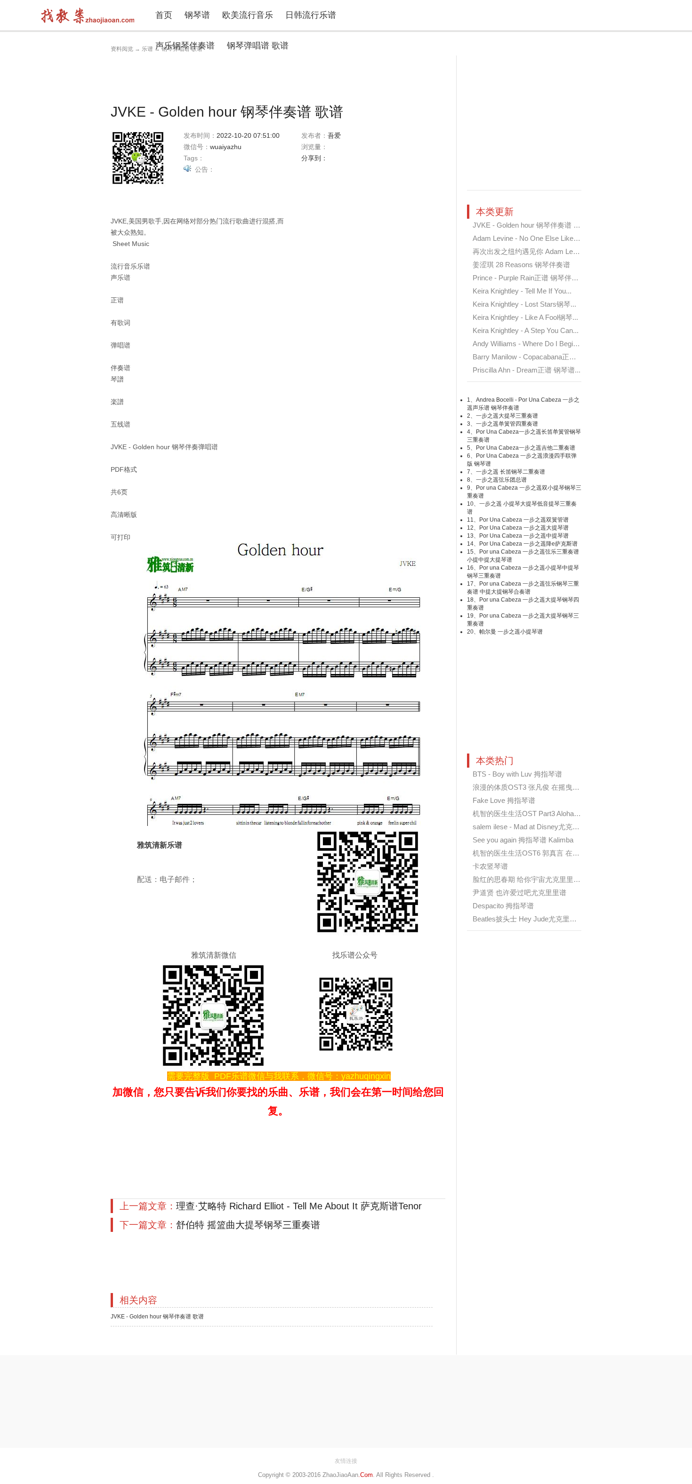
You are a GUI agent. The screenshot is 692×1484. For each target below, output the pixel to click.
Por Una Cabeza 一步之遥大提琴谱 (524, 527)
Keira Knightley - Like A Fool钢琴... (525, 317)
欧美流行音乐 (247, 15)
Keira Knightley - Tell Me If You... (522, 291)
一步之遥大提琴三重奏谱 (507, 416)
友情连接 (346, 1461)
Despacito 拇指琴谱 (503, 906)
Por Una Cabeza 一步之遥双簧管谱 (524, 519)
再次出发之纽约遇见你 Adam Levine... (532, 251)
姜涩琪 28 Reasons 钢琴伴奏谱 (521, 265)
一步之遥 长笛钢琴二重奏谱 (510, 471)
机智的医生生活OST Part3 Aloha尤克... (533, 813)
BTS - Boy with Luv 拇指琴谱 (517, 774)
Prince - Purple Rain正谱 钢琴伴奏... (528, 278)
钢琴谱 (197, 15)
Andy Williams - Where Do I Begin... (527, 344)
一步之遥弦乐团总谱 (501, 479)
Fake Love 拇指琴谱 (504, 800)
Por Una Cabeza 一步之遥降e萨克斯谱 (528, 543)
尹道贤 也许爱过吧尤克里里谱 (519, 893)
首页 (163, 15)
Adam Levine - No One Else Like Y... (529, 238)
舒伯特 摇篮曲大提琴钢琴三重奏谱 (248, 1225)
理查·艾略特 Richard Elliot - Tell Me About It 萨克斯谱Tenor (299, 1206)
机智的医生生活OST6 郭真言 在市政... (532, 853)
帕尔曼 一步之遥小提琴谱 (511, 631)
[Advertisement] (282, 77)
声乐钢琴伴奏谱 (185, 45)
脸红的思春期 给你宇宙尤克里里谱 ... (530, 879)
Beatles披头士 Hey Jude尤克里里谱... (531, 919)
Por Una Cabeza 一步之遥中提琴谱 (524, 535)
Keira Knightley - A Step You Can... (526, 330)
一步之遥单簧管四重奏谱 (507, 424)
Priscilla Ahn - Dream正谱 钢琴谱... (526, 370)
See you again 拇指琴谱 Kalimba (523, 840)
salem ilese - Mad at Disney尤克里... (529, 827)
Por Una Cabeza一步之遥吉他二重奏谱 (525, 447)
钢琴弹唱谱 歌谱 (258, 45)
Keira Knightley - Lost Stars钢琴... (524, 304)
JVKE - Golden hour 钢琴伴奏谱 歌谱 (157, 1316)
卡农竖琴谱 (490, 866)
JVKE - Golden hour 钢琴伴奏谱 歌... (529, 225)
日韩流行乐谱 (310, 15)
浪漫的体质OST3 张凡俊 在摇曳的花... (532, 787)
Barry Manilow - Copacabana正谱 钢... (532, 357)
